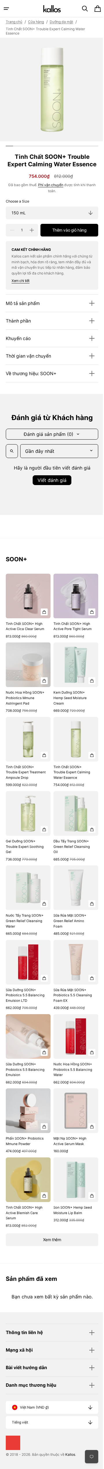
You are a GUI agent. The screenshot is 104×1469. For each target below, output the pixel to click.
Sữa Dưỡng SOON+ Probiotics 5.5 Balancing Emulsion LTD (21, 1003)
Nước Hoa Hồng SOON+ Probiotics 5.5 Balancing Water (68, 1078)
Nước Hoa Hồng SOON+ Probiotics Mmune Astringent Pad (24, 706)
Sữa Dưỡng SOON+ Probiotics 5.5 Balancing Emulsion (21, 1078)
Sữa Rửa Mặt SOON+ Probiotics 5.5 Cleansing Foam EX (67, 1000)
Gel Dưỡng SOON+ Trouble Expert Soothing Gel (25, 856)
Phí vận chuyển (48, 192)
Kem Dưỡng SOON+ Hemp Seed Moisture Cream (68, 706)
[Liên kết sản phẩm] (27, 615)
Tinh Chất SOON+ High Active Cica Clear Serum (24, 634)
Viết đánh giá (50, 488)
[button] (6, 8)
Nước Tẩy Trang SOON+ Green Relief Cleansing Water (25, 928)
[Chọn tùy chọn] (42, 617)
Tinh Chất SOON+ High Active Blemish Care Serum (24, 1217)
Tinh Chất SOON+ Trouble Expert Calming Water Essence (69, 778)
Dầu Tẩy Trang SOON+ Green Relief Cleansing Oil (69, 856)
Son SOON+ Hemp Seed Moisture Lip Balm (70, 1214)
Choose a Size (17, 209)
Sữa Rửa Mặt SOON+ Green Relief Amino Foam (67, 928)
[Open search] (12, 459)
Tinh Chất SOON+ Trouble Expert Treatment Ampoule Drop (21, 781)
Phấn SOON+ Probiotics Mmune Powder (25, 1148)
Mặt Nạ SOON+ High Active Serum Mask (67, 1148)
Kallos (70, 1458)
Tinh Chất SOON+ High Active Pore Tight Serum (69, 634)
